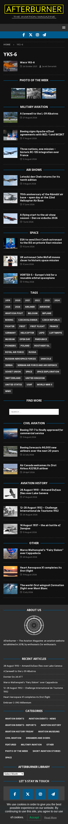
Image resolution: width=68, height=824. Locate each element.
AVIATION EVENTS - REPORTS (20, 725)
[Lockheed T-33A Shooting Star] (34, 93)
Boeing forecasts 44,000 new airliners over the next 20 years (39, 449)
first (22, 326)
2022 (37, 300)
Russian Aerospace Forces (20, 359)
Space (34, 233)
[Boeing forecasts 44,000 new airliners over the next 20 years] (10, 451)
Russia (32, 352)
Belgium (32, 313)
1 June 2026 (28, 221)
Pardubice (41, 339)
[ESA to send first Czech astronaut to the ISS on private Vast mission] (10, 243)
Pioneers (10, 346)
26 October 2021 (30, 66)
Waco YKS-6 (27, 62)
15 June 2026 (28, 246)
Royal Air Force (14, 352)
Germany (10, 333)
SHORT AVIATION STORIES (46, 751)
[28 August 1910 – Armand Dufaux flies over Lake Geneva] (10, 493)
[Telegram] (44, 34)
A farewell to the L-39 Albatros (39, 114)
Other (34, 543)
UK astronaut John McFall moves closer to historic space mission (40, 258)
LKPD (41, 333)
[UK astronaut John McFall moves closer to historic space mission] (10, 261)
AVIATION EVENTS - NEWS (42, 718)
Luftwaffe (55, 333)
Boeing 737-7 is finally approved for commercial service (41, 431)
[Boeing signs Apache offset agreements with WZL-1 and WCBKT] (10, 135)
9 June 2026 (28, 264)
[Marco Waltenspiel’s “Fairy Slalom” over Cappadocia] (10, 553)
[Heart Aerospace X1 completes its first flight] (10, 571)
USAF (29, 384)
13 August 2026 (30, 532)
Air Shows (34, 170)
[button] (63, 27)
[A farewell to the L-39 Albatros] (10, 117)
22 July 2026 (28, 454)
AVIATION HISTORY (51, 725)
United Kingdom (35, 378)
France (54, 326)
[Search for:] (34, 412)
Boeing (9, 320)
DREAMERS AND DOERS (38, 738)
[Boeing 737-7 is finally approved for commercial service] (10, 433)
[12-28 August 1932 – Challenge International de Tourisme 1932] (10, 511)
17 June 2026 (28, 204)
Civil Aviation (34, 423)
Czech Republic (51, 320)
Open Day (25, 339)
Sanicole (46, 359)
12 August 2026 (30, 159)
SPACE (8, 757)
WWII (8, 391)
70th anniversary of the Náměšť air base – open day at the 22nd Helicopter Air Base (41, 197)
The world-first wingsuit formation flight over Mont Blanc (42, 586)
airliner (30, 307)
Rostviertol (42, 346)
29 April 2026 (29, 472)
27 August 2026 (30, 117)
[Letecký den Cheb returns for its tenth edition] (10, 180)
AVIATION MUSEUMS (48, 731)
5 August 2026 (29, 437)
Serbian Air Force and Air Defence (37, 365)
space (29, 371)
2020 (17, 300)
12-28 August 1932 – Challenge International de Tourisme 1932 (39, 509)
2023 (47, 300)
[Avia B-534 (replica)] (18, 93)
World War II (44, 384)
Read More (50, 817)
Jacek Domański (49, 66)
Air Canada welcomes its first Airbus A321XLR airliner (38, 466)
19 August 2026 (30, 574)
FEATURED (10, 744)
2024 (57, 300)
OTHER (50, 744)
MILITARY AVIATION (31, 744)
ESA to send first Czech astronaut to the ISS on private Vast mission (41, 241)
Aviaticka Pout (14, 313)
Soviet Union (13, 371)
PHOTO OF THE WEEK (16, 751)
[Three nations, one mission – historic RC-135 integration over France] (10, 152)
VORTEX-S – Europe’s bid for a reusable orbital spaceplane (38, 276)
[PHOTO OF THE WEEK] (10, 66)
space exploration (48, 371)
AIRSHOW (45, 307)
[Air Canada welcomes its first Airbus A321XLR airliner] (10, 469)
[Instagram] (37, 34)
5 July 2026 (28, 592)
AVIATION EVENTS (14, 718)
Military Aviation (34, 107)
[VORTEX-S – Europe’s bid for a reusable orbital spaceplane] (10, 278)
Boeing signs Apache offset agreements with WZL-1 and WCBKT (42, 132)
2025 (7, 307)
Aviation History (34, 483)
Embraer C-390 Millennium (17, 702)
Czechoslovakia (27, 320)
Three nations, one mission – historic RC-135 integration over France (39, 152)
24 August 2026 (30, 557)
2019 (7, 300)
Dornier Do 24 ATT (13, 677)
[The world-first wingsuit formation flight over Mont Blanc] (10, 589)
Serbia (9, 365)
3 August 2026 (29, 183)
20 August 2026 (30, 514)
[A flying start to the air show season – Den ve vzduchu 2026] (10, 218)
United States (13, 384)
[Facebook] (24, 34)
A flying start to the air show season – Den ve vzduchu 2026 (39, 216)
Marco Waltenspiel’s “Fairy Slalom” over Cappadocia (41, 551)
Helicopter (27, 333)
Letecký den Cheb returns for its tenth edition (40, 178)
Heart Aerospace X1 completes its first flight (41, 569)
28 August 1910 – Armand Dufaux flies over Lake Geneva (40, 491)
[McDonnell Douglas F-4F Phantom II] (49, 93)
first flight (37, 326)
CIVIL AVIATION (13, 738)
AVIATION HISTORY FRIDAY (19, 731)
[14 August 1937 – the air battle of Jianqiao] (10, 529)
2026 (17, 307)
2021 (27, 300)
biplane (46, 313)
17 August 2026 (30, 138)
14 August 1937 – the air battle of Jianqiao (40, 526)
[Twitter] (31, 34)
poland (25, 346)
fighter (9, 326)
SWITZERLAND (13, 378)
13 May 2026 (28, 281)
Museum (10, 339)
